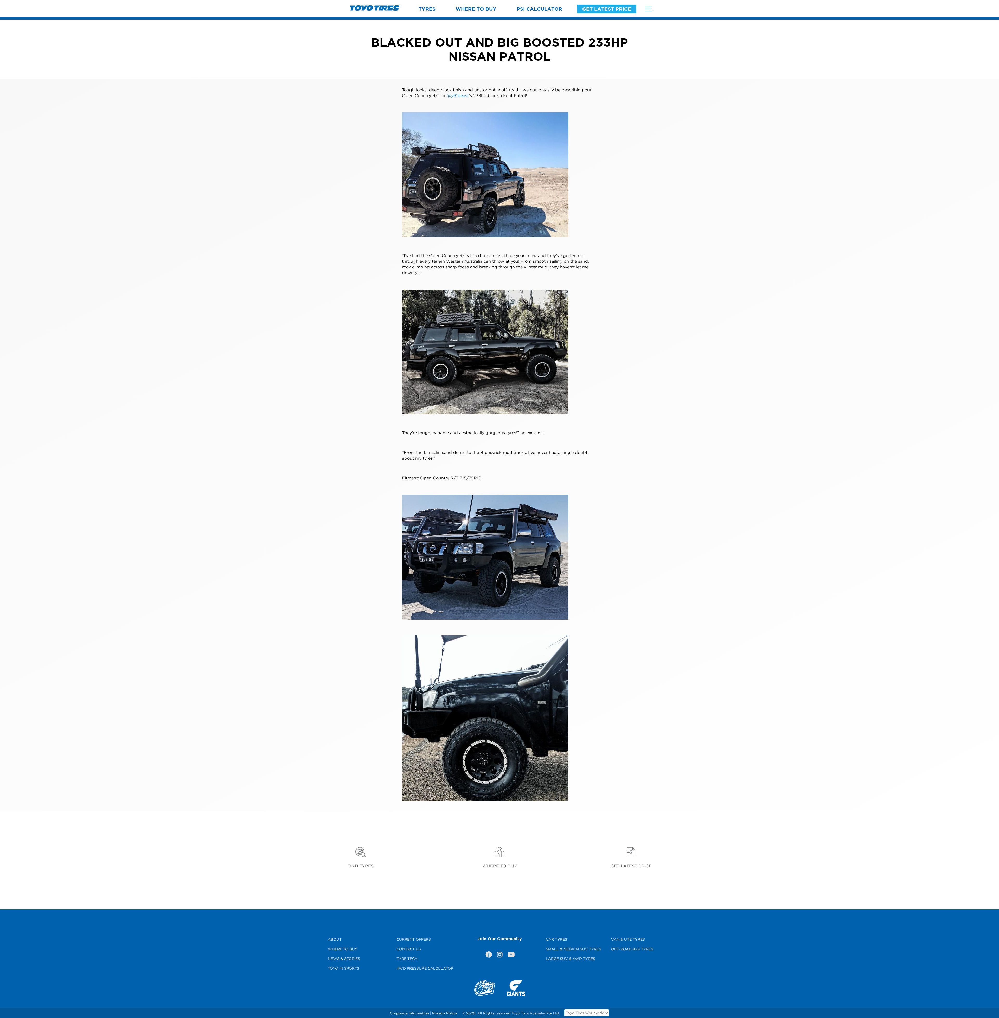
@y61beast (458, 95)
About (335, 939)
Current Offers (413, 939)
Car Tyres (556, 939)
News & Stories (344, 959)
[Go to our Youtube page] (510, 955)
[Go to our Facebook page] (488, 955)
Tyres (427, 9)
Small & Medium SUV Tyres (573, 949)
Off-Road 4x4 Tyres (632, 949)
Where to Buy (476, 9)
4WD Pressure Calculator (424, 968)
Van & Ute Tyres (628, 939)
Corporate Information (409, 1013)
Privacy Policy (444, 1013)
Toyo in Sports (343, 968)
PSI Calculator (539, 9)
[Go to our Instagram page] (499, 955)
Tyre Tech (407, 959)
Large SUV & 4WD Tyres (570, 959)
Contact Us (408, 949)
